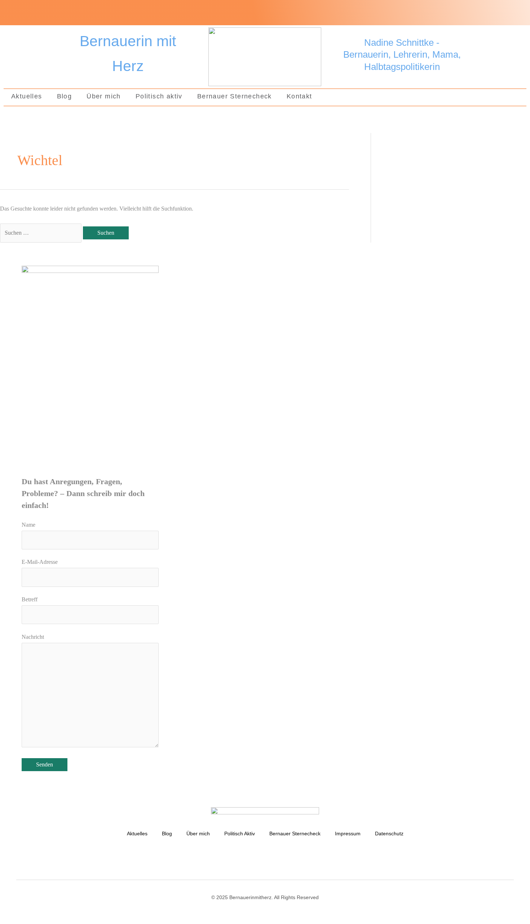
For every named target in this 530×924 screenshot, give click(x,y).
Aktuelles (26, 96)
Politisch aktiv (159, 96)
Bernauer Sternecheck (234, 96)
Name (28, 525)
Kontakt (299, 96)
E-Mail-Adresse (40, 562)
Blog (64, 96)
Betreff (29, 599)
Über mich (104, 96)
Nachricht (33, 637)
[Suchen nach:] (41, 233)
